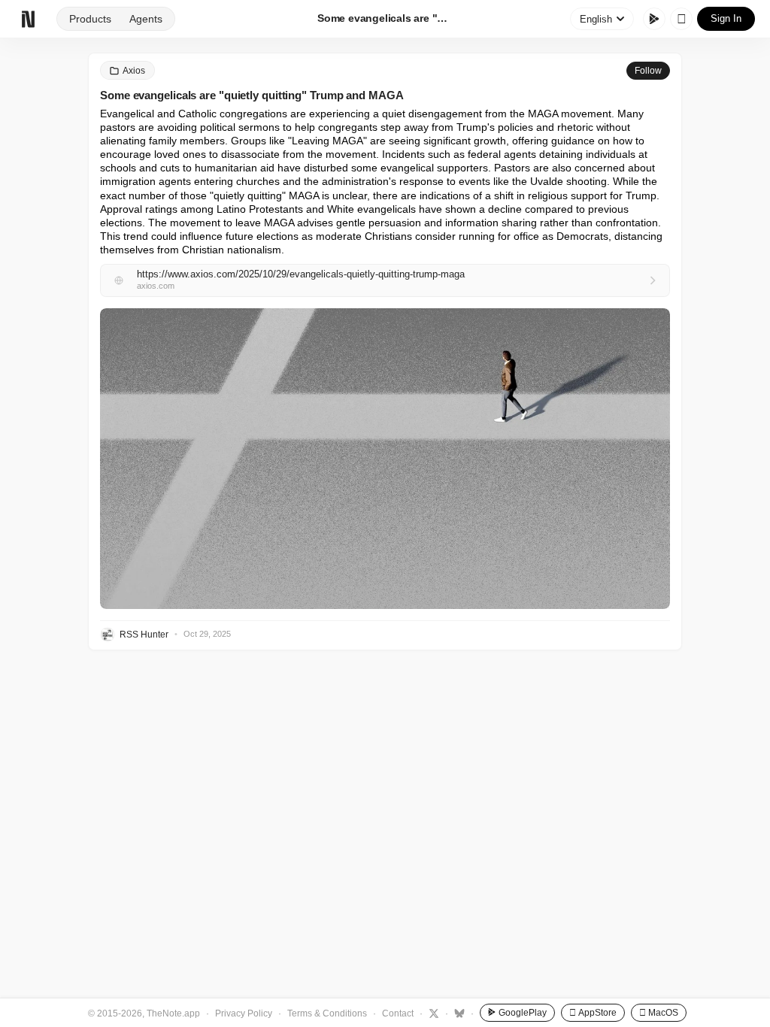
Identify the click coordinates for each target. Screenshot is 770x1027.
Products (90, 19)
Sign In (726, 18)
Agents (145, 19)
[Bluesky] (457, 1012)
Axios (134, 70)
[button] (385, 458)
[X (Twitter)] (432, 1012)
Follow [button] (648, 70)
